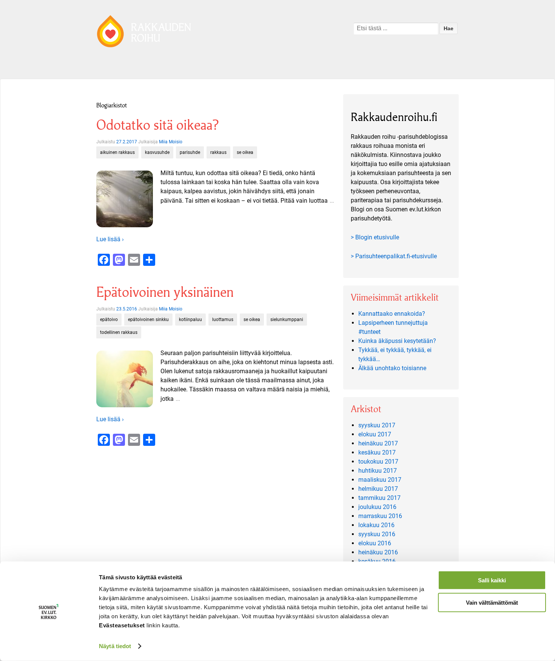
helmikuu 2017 (378, 488)
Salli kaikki (492, 580)
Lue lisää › (110, 239)
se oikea (245, 152)
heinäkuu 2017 (378, 443)
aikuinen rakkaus (117, 152)
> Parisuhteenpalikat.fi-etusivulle (394, 256)
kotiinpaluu (190, 319)
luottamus (222, 319)
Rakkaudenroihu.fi (394, 117)
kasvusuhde (157, 152)
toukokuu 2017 (378, 461)
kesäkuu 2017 (377, 452)
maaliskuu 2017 (379, 479)
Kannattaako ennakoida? (391, 313)
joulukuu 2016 (377, 506)
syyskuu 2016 (376, 534)
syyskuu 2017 (376, 425)
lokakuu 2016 (376, 525)
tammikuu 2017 (379, 497)
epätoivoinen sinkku (148, 319)
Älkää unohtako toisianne (392, 368)
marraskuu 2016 (380, 516)
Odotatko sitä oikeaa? (157, 124)
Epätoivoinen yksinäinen (165, 292)
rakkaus (218, 152)
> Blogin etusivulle (375, 237)
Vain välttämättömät (492, 602)
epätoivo (109, 319)
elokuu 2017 (374, 434)
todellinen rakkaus (118, 332)
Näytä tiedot (115, 646)
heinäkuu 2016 (378, 552)
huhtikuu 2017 (377, 470)
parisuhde (190, 152)
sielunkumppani (286, 319)
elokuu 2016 (374, 543)
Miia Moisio (170, 141)
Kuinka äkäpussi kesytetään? (397, 340)
